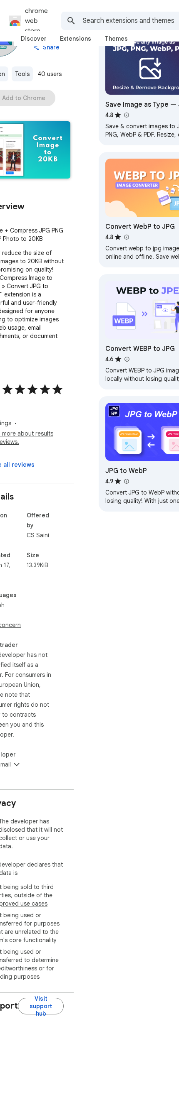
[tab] (33, 38)
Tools (22, 74)
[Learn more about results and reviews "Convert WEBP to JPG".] (127, 359)
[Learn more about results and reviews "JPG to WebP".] (126, 481)
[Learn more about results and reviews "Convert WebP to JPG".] (126, 237)
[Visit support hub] (41, 1006)
